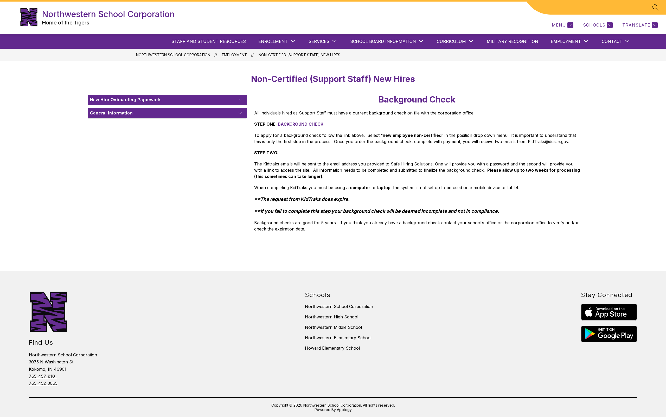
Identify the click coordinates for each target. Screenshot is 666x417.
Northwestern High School (331, 316)
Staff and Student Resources (208, 41)
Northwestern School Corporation (173, 55)
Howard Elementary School (332, 348)
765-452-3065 (43, 383)
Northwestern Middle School (333, 327)
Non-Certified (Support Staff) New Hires (299, 55)
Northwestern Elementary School (338, 337)
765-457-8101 (43, 376)
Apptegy (344, 409)
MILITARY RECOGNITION (512, 41)
